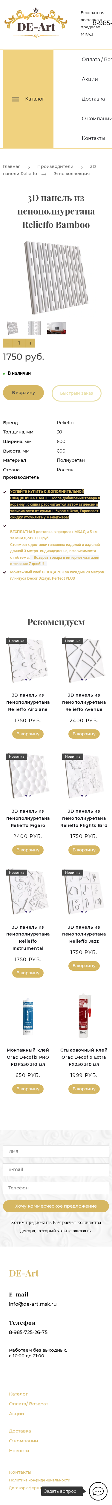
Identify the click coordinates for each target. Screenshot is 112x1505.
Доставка (93, 99)
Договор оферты (25, 1488)
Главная (12, 166)
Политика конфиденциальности (39, 1480)
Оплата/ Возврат (28, 1404)
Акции (90, 79)
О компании (23, 1441)
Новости (19, 1450)
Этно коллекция (72, 174)
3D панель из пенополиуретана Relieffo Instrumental (28, 937)
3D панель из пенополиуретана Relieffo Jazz (84, 934)
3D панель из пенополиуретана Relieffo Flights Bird (84, 818)
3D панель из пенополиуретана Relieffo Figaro (28, 818)
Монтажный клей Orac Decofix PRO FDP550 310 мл (28, 1057)
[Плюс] (30, 343)
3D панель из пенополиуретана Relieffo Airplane (28, 702)
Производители (55, 166)
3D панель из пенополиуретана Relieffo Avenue (84, 702)
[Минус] (7, 343)
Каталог (18, 1394)
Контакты (93, 138)
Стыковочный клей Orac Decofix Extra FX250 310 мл (84, 1057)
